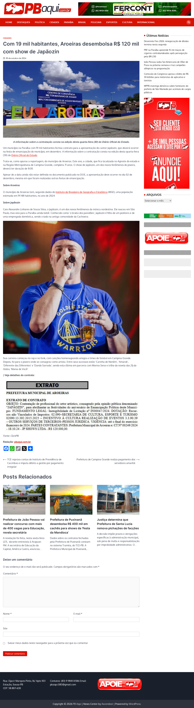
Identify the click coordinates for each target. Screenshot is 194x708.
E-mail (78, 613)
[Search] (188, 22)
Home (8, 22)
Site (5, 628)
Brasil (82, 22)
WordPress (135, 703)
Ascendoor (107, 703)
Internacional (146, 22)
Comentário (10, 573)
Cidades (54, 22)
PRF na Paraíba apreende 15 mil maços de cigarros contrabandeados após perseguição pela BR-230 (165, 53)
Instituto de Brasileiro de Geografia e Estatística (81, 192)
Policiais (96, 22)
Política (40, 22)
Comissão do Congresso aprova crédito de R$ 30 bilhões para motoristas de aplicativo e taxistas (166, 77)
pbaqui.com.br (22, 441)
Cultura (127, 22)
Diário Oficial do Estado (24, 155)
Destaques (23, 22)
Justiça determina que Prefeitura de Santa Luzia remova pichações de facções (118, 524)
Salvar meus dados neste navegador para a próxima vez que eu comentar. (48, 642)
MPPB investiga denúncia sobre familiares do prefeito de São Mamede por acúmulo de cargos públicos (167, 89)
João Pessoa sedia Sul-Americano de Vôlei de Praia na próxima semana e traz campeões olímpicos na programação (166, 65)
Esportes (111, 22)
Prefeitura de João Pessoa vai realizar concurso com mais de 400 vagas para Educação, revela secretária (24, 526)
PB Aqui (77, 703)
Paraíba (68, 22)
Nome (7, 613)
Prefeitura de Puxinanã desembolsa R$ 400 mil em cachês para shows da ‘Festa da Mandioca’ (70, 526)
